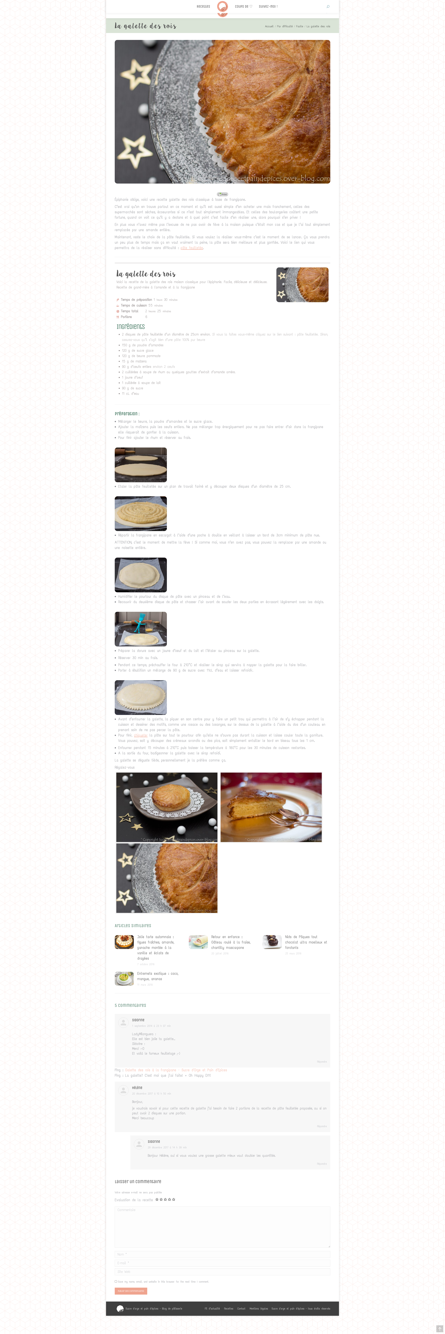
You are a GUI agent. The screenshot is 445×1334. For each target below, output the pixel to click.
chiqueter (141, 735)
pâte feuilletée (192, 248)
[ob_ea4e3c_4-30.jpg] (141, 530)
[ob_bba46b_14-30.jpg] (141, 713)
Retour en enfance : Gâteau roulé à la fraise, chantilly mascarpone (230, 942)
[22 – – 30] (167, 878)
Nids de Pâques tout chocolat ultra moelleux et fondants (306, 942)
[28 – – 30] (271, 807)
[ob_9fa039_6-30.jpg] (141, 645)
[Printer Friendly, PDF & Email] (222, 194)
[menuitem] (212, 1308)
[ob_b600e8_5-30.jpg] (141, 591)
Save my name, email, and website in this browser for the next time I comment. (163, 1281)
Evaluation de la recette (134, 1200)
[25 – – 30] (167, 807)
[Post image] (124, 942)
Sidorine (154, 1142)
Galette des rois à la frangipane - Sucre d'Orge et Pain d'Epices (176, 1070)
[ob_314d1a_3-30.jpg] (141, 481)
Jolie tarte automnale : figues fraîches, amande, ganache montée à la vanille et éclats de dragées (155, 948)
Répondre (322, 1061)
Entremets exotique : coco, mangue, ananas (157, 976)
